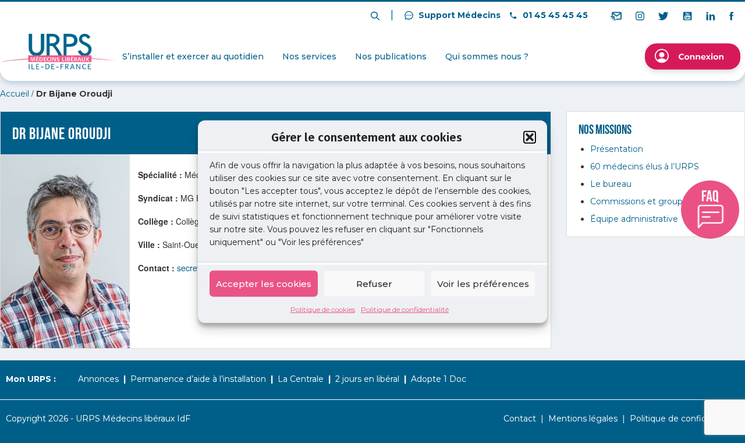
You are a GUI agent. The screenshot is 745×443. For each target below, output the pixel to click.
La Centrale (301, 379)
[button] (529, 137)
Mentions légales (583, 418)
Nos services (309, 56)
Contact (519, 418)
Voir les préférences (483, 283)
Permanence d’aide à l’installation (198, 379)
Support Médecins (458, 15)
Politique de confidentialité (405, 309)
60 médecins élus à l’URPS (644, 166)
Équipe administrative (634, 219)
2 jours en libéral (367, 379)
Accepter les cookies (263, 283)
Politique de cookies (322, 309)
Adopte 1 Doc (438, 379)
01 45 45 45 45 (554, 15)
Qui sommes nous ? (486, 56)
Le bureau (611, 184)
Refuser (374, 283)
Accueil (14, 93)
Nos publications (391, 56)
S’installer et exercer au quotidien (193, 56)
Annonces (98, 379)
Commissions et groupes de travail (660, 201)
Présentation (616, 149)
